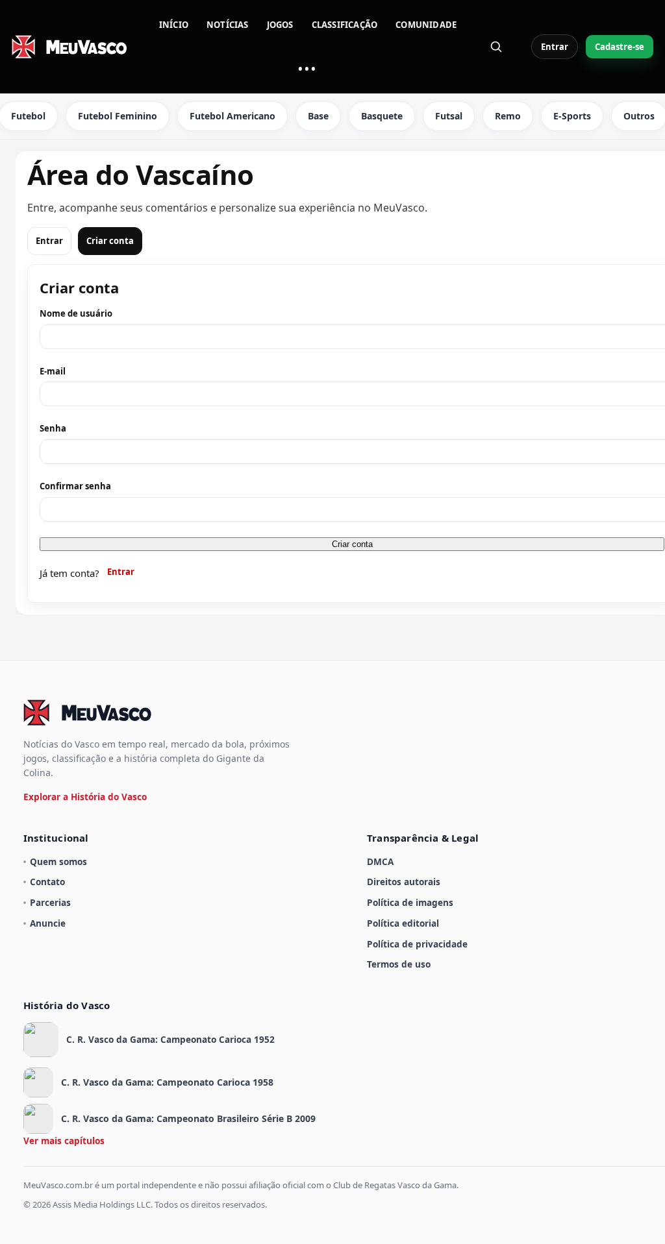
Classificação (345, 24)
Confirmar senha (75, 486)
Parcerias (50, 902)
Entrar (554, 47)
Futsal (448, 116)
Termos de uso (399, 964)
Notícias (228, 24)
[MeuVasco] (70, 46)
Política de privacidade (417, 944)
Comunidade (426, 24)
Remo (508, 116)
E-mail (53, 371)
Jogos (280, 24)
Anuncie (48, 923)
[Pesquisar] (496, 47)
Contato (47, 881)
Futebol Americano (232, 116)
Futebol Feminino (117, 116)
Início (173, 24)
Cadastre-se (619, 47)
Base (318, 116)
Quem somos (58, 861)
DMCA (380, 861)
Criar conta (110, 241)
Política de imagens (410, 902)
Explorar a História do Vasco (85, 796)
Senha (53, 428)
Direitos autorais (403, 881)
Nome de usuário (76, 313)
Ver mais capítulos (64, 1140)
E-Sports (572, 116)
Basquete (382, 116)
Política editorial (403, 923)
